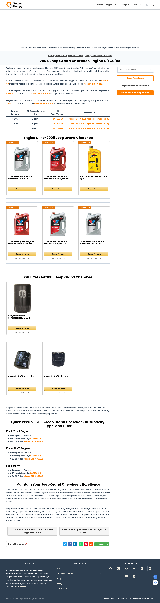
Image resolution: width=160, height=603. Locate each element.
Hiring (59, 583)
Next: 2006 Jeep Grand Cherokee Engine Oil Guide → (84, 531)
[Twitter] (134, 568)
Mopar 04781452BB (92, 84)
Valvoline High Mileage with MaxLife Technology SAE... (22, 242)
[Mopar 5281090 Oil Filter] (58, 359)
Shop (124, 4)
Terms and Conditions (143, 599)
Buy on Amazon (22, 189)
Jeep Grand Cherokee (101, 55)
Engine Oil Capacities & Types (69, 55)
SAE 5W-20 (11, 103)
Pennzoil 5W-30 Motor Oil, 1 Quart (93, 177)
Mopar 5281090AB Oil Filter (21, 376)
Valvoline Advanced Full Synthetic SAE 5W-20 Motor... (92, 242)
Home (100, 4)
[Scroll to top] (154, 593)
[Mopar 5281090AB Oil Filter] (22, 359)
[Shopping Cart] (147, 5)
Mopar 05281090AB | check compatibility (89, 123)
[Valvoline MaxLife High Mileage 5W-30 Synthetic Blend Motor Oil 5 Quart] (58, 159)
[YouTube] (126, 568)
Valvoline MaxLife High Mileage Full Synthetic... (56, 242)
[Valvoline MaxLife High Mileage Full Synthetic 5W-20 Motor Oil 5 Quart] (58, 224)
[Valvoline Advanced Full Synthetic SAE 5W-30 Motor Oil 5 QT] (22, 159)
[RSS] (134, 576)
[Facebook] (110, 568)
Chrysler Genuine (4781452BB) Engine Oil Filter (19, 317)
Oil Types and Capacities (135, 92)
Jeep (87, 55)
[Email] (126, 576)
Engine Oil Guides (65, 573)
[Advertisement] (80, 27)
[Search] (149, 69)
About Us (115, 599)
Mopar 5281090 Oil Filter (56, 376)
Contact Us (62, 588)
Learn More (20, 587)
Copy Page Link (102, 544)
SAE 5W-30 (11, 93)
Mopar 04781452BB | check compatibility (89, 119)
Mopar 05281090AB (40, 93)
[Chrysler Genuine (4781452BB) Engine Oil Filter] (22, 298)
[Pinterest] (142, 568)
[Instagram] (118, 568)
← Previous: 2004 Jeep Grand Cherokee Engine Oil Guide (32, 531)
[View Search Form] (151, 5)
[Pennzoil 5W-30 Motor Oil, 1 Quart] (94, 159)
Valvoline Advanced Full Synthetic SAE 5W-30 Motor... (20, 177)
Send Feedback (135, 78)
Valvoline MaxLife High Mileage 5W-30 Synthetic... (57, 177)
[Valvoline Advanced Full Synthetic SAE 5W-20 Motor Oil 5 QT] (94, 224)
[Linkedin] (150, 568)
